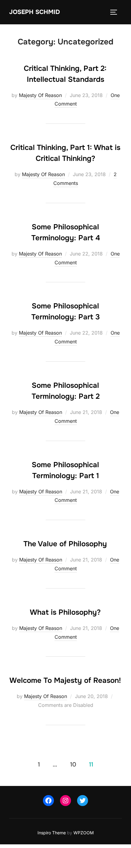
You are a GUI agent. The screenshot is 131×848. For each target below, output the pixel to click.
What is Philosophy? (65, 612)
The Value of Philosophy (65, 543)
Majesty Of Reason (40, 95)
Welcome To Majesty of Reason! (65, 680)
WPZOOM (83, 832)
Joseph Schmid (34, 12)
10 (73, 764)
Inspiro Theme (51, 832)
